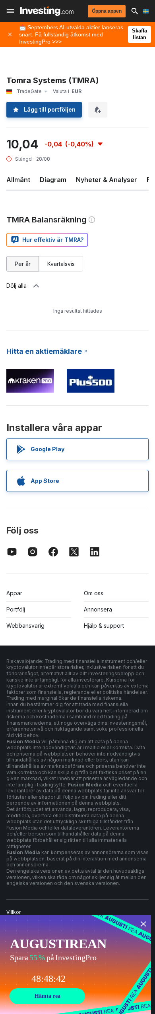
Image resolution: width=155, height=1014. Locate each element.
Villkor (13, 912)
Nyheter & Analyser (106, 180)
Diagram (53, 180)
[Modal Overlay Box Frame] (75, 964)
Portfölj (15, 609)
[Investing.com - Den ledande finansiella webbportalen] (47, 11)
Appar (14, 593)
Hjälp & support (104, 625)
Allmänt (18, 180)
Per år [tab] (23, 263)
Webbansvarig (25, 625)
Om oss (93, 593)
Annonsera (98, 609)
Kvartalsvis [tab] (61, 263)
